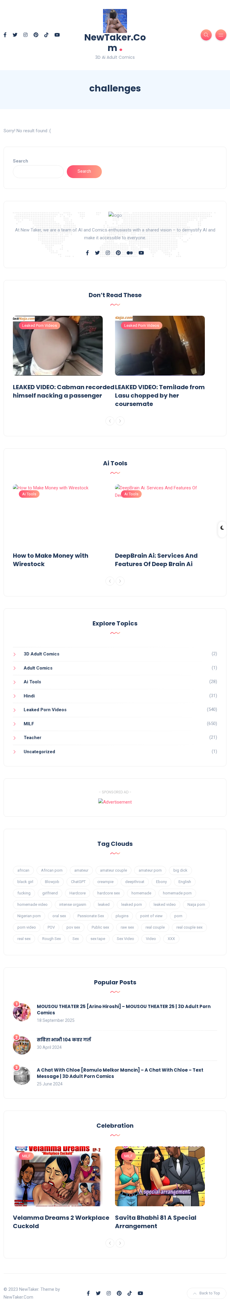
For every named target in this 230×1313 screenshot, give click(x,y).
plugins (122, 916)
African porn (52, 870)
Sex (75, 938)
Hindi (29, 696)
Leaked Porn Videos (39, 325)
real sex (24, 938)
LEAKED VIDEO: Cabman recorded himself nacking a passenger (63, 391)
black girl (25, 881)
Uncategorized (39, 751)
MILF (29, 724)
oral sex (59, 916)
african (23, 870)
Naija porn (196, 904)
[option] (64, 359)
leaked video (165, 904)
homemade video (32, 904)
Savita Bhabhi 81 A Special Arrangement (155, 1221)
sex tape (97, 938)
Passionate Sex (91, 916)
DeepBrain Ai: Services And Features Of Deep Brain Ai (156, 559)
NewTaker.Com (115, 42)
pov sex (73, 927)
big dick (180, 870)
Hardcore (77, 893)
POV (51, 927)
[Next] (120, 420)
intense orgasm (72, 904)
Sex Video (125, 938)
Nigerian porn (29, 916)
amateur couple (113, 870)
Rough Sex (51, 938)
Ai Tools (29, 494)
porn (178, 916)
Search (20, 161)
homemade (141, 893)
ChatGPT (78, 881)
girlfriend (50, 893)
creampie (105, 881)
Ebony (161, 881)
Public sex (100, 927)
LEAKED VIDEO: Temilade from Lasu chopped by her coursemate (160, 395)
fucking (24, 893)
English (184, 881)
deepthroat (134, 881)
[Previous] (109, 420)
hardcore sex (108, 893)
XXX (171, 938)
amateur (81, 870)
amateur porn (150, 870)
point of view (151, 916)
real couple (155, 927)
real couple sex (189, 927)
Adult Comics (38, 668)
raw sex (127, 927)
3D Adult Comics (41, 654)
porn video (26, 927)
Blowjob (52, 881)
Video (151, 938)
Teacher (32, 737)
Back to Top (209, 1293)
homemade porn (177, 893)
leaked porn (131, 904)
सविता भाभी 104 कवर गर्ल (64, 1040)
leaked (104, 904)
